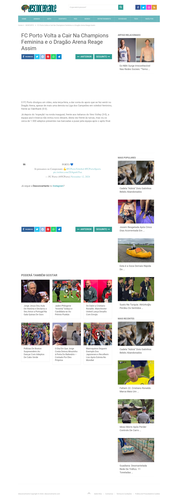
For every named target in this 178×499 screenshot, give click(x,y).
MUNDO (87, 19)
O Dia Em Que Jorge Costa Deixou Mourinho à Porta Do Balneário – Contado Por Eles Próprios (66, 354)
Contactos (109, 494)
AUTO (49, 19)
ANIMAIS (37, 19)
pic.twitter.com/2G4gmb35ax (67, 172)
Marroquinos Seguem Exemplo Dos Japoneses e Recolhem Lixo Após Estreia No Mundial (97, 354)
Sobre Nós (98, 494)
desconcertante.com (52, 494)
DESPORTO (62, 19)
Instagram (58, 185)
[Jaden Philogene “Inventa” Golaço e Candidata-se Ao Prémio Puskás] (66, 291)
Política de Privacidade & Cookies (147, 494)
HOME (24, 19)
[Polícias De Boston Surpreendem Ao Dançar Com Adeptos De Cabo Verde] (35, 334)
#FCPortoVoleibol (75, 168)
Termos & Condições (124, 494)
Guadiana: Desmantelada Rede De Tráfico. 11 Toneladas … (133, 469)
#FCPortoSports (93, 168)
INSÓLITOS (149, 19)
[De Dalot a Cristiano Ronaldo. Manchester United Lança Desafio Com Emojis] (98, 291)
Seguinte (102, 56)
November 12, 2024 (80, 176)
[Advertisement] (66, 81)
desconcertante (24, 494)
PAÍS (75, 19)
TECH (136, 19)
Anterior (86, 56)
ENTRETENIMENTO (104, 19)
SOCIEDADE (122, 19)
